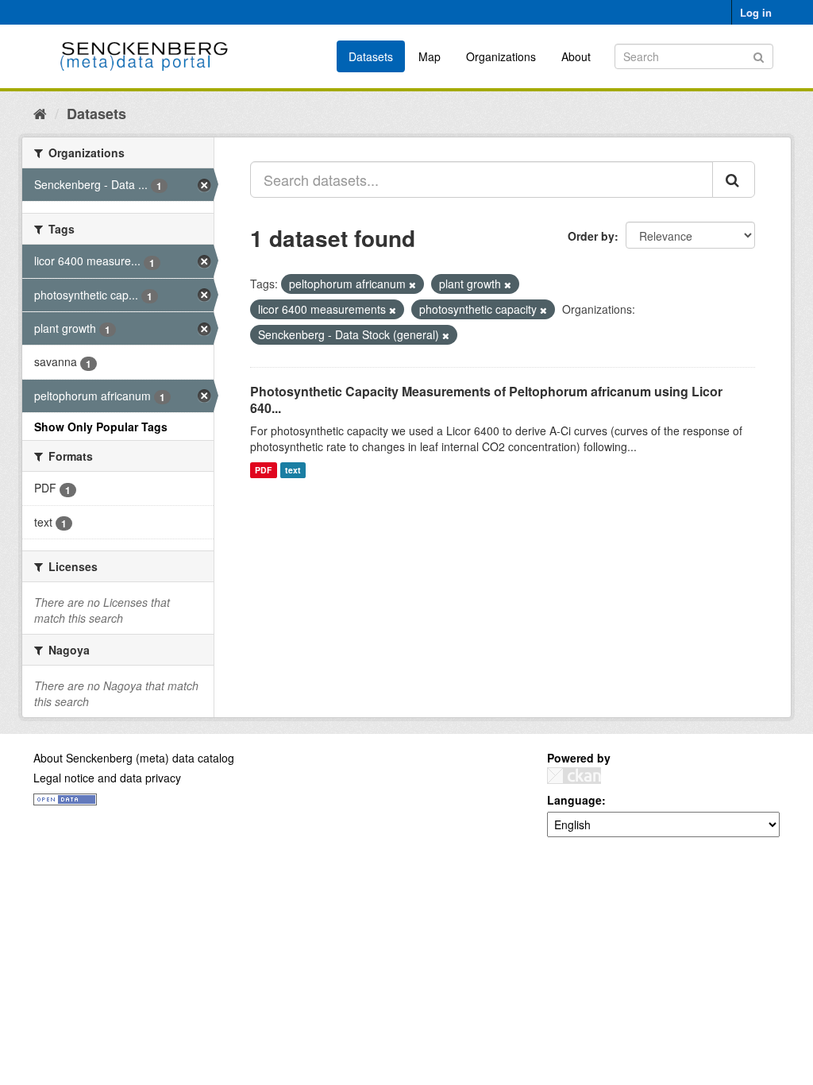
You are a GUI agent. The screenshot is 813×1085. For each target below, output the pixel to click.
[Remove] (412, 284)
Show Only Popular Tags (101, 426)
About (576, 56)
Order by (591, 236)
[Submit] (758, 55)
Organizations (501, 56)
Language (574, 800)
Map (429, 56)
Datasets (371, 56)
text (293, 470)
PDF (263, 470)
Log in (756, 12)
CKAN (574, 775)
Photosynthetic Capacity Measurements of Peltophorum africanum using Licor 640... (486, 399)
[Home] (40, 112)
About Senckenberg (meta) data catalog (133, 758)
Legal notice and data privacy (107, 778)
